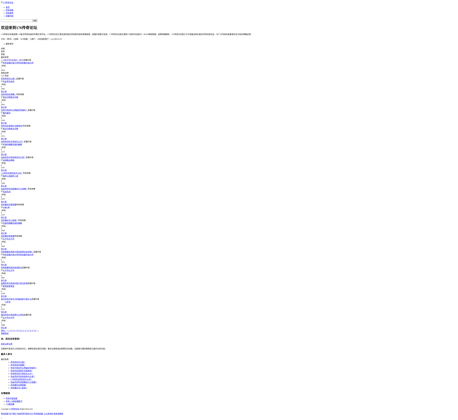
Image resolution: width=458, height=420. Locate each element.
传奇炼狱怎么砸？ (8, 79)
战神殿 (11, 160)
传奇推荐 (9, 13)
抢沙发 (4, 92)
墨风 (8, 113)
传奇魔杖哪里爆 (7, 236)
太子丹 (11, 239)
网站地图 (5, 414)
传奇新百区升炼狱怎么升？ (12, 142)
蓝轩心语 (14, 176)
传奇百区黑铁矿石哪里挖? (12, 126)
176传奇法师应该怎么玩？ (12, 173)
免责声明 (21, 414)
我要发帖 (5, 333)
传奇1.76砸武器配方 (14, 401)
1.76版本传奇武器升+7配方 (12, 60)
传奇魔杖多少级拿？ (9, 220)
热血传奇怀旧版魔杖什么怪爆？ (14, 189)
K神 (8, 207)
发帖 (3, 331)
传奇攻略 (9, 10)
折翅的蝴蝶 (17, 144)
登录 (3, 344)
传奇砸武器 (38, 414)
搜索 (35, 21)
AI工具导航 (48, 414)
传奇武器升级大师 (25, 63)
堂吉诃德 (14, 97)
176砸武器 (10, 404)
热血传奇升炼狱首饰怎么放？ (13, 157)
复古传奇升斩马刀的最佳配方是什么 (16, 299)
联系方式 (29, 414)
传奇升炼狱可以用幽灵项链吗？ (14, 110)
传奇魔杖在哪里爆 (8, 205)
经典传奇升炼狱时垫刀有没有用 (14, 283)
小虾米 (7, 302)
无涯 (8, 192)
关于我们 (13, 414)
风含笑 (11, 82)
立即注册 (8, 344)
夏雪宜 (11, 286)
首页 (8, 7)
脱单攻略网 (58, 414)
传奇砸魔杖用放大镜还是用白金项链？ (17, 252)
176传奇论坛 (14, 409)
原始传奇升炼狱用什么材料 (12, 315)
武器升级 (9, 16)
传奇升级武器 (11, 398)
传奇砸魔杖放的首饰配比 (11, 268)
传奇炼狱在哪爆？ (8, 94)
